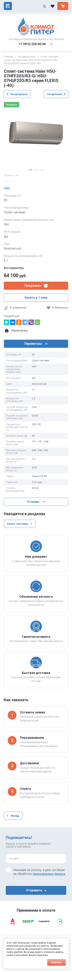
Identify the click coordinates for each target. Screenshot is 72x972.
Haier (7, 188)
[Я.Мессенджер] (6, 322)
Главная (8, 56)
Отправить (34, 890)
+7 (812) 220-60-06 (32, 44)
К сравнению (18, 307)
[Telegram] (25, 322)
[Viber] (31, 322)
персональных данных (49, 874)
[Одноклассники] (19, 322)
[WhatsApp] (37, 322)
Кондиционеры (27, 56)
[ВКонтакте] (12, 322)
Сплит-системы (50, 56)
